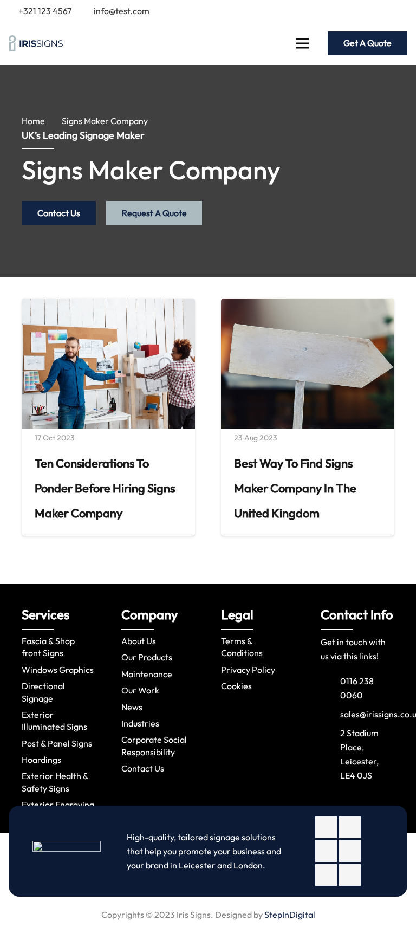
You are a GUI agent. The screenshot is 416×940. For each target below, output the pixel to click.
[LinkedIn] (381, 11)
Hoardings (41, 759)
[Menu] (302, 43)
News (131, 707)
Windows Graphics (58, 669)
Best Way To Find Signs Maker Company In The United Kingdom (295, 488)
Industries (140, 723)
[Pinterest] (350, 875)
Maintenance (146, 674)
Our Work (140, 690)
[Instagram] (326, 851)
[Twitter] (346, 11)
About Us (138, 641)
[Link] (36, 43)
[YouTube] (398, 11)
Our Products (146, 657)
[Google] (364, 11)
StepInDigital (289, 914)
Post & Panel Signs (57, 743)
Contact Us (142, 768)
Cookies (236, 685)
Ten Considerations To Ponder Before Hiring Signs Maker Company (105, 488)
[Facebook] (329, 11)
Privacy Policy (248, 669)
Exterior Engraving (58, 804)
